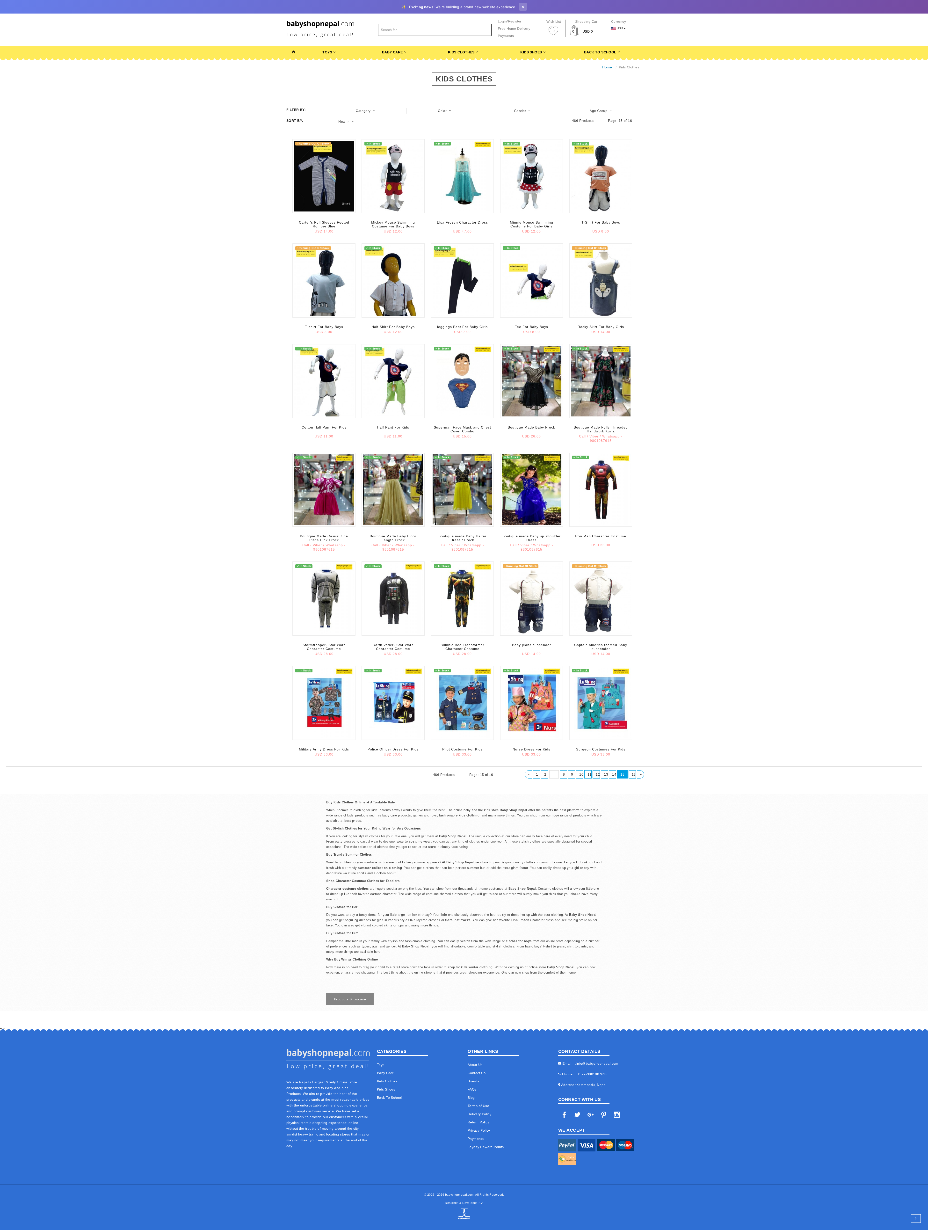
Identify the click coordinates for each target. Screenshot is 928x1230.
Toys (327, 52)
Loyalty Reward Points (486, 1147)
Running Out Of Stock (313, 143)
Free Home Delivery (514, 28)
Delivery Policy (479, 1114)
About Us (475, 1065)
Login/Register (510, 21)
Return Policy (478, 1122)
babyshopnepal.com (459, 1194)
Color (443, 111)
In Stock (374, 143)
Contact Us (477, 1073)
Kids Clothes (461, 52)
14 (614, 774)
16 (634, 774)
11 (589, 774)
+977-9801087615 (592, 1074)
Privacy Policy (479, 1130)
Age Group (599, 111)
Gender (520, 111)
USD (620, 28)
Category (364, 111)
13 (606, 774)
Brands (473, 1081)
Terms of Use (478, 1106)
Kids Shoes (531, 52)
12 (598, 774)
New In (344, 122)
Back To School (600, 52)
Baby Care (392, 52)
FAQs (472, 1089)
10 (581, 774)
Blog (471, 1097)
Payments (506, 36)
